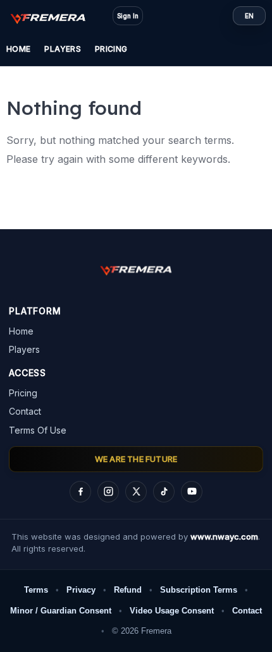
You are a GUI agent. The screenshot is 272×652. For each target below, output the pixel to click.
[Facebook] (80, 491)
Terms (36, 590)
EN (249, 16)
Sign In (128, 16)
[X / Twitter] (136, 491)
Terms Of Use (37, 430)
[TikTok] (164, 491)
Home (18, 49)
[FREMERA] (54, 18)
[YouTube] (191, 491)
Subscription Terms (198, 590)
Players (62, 49)
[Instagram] (108, 491)
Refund (128, 590)
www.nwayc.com (224, 536)
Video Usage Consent (172, 610)
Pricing (111, 49)
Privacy (81, 590)
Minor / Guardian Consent (60, 610)
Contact (25, 411)
